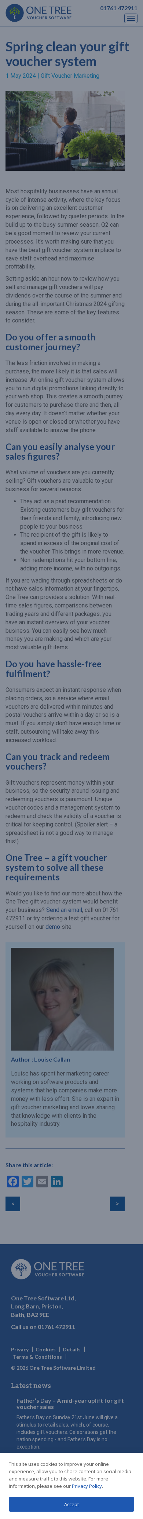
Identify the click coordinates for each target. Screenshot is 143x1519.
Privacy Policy (87, 1486)
